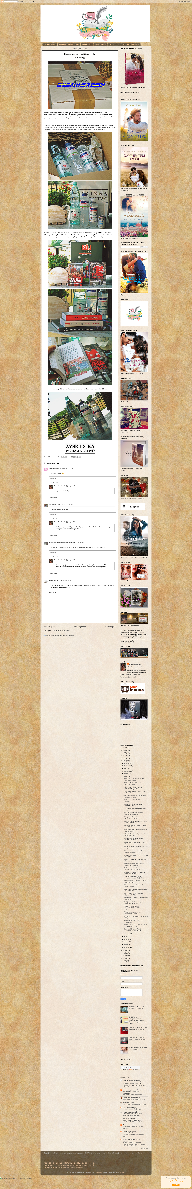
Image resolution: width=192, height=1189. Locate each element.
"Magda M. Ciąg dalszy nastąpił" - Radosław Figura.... (134, 838)
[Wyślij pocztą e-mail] (72, 457)
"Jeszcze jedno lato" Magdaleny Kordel (134, 1099)
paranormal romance (68, 1167)
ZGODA (176, 1185)
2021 (124, 753)
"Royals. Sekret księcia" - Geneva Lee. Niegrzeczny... (134, 872)
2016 (124, 953)
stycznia (127, 947)
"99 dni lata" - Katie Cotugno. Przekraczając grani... (133, 787)
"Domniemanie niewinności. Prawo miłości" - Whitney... (135, 826)
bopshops (99, 1172)
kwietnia (127, 939)
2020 (124, 755)
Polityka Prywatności (176, 1180)
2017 (124, 950)
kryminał (59, 1167)
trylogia (78, 1167)
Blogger (122, 1172)
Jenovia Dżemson (129, 1118)
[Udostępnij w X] (76, 457)
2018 (124, 761)
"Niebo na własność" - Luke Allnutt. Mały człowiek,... (135, 885)
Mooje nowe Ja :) (128, 1125)
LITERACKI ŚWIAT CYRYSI (131, 1098)
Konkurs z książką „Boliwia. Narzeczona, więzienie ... (132, 868)
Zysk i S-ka (97, 115)
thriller (81, 1167)
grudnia (127, 763)
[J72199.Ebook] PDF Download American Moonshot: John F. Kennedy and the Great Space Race (134, 1144)
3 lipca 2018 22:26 (74, 522)
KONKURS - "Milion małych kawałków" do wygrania (137, 1007)
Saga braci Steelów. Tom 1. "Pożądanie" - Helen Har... (133, 929)
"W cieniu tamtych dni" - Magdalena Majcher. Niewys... (135, 796)
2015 (124, 955)
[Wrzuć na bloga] (74, 457)
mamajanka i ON (128, 1102)
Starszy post (110, 627)
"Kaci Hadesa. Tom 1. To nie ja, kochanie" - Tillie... (134, 894)
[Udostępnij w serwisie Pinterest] (80, 457)
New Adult (84, 1165)
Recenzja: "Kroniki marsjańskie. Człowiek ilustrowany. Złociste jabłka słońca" (133, 1134)
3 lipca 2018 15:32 (68, 468)
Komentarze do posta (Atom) (61, 630)
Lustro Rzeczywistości (130, 1112)
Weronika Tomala (60, 486)
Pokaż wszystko (144, 1148)
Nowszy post (49, 627)
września (127, 771)
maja (126, 936)
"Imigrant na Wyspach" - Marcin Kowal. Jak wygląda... (134, 864)
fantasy (53, 1167)
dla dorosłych (75, 1165)
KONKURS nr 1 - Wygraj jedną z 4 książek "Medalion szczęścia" (137, 1039)
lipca (126, 776)
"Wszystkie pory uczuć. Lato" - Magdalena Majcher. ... (133, 912)
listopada (127, 766)
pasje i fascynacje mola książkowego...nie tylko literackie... (131, 1091)
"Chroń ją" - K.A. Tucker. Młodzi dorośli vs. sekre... (134, 779)
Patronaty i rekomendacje (69, 44)
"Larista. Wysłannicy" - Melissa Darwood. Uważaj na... (133, 813)
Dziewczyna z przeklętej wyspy (132, 1109)
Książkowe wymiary (129, 1131)
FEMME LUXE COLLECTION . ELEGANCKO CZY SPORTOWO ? (133, 1121)
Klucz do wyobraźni (129, 1107)
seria (84, 1163)
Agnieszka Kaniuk (55, 468)
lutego (126, 944)
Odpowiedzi (54, 482)
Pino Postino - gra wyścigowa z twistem (134, 1104)
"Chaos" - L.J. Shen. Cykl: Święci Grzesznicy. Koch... (134, 834)
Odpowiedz (52, 478)
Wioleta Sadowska (55, 504)
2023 (124, 747)
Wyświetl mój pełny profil (128, 677)
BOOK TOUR (114, 44)
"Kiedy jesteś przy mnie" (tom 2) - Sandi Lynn (138, 1048)
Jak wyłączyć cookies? (176, 1182)
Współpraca (86, 44)
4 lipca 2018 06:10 (82, 542)
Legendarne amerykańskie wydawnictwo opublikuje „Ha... (134, 877)
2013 (124, 961)
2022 (124, 750)
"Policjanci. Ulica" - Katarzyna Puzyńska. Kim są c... (133, 902)
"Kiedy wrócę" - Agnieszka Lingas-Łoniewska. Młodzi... (134, 817)
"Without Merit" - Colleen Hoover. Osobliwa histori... (134, 783)
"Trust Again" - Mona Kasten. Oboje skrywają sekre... (135, 809)
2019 (124, 758)
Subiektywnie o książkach (131, 1080)
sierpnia (127, 773)
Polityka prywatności (131, 44)
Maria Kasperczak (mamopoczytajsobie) (62, 542)
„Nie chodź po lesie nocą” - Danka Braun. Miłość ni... (134, 851)
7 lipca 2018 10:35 (65, 580)
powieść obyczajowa (61, 1165)
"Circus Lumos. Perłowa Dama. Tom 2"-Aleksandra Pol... (135, 925)
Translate (135, 1069)
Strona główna (50, 44)
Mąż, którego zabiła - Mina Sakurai (133, 1094)
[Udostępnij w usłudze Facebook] (78, 457)
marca (126, 942)
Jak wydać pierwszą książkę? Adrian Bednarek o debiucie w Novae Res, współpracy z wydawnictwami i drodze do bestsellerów (134, 1084)
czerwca (127, 934)
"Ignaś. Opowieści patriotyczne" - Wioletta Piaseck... (134, 804)
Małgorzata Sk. (54, 580)
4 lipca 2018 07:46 (74, 560)
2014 (124, 958)
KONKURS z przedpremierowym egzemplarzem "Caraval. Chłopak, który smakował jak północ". (138, 1020)
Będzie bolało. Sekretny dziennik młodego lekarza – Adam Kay (132, 1114)
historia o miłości (53, 1163)
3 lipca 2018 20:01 (68, 504)
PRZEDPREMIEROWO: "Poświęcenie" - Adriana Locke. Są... (134, 907)
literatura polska (72, 1163)
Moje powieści (100, 44)
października (128, 768)
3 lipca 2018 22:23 (74, 486)
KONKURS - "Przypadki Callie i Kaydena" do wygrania (138, 1028)
